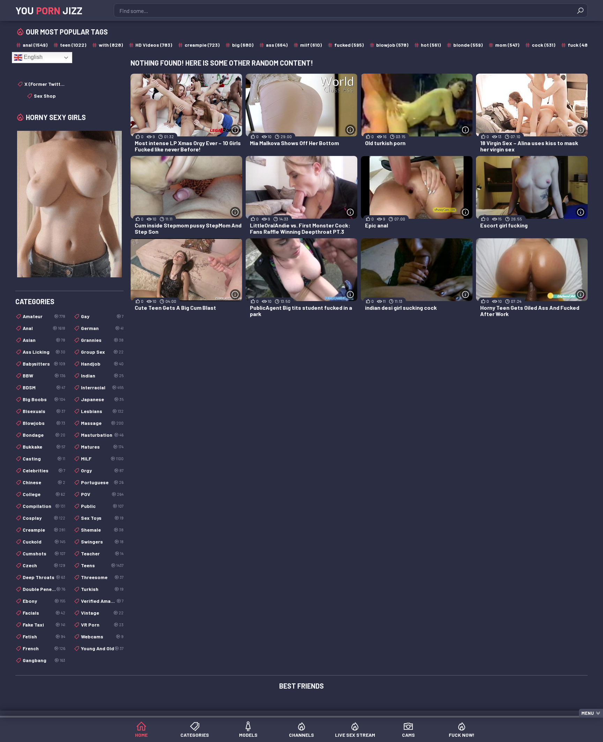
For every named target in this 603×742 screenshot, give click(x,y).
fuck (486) (580, 45)
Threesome (102, 577)
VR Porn (102, 625)
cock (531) (543, 45)
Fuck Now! (462, 735)
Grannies (102, 340)
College (44, 494)
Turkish (102, 589)
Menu (587, 713)
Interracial (102, 387)
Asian (44, 340)
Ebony (44, 601)
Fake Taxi (44, 625)
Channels (301, 735)
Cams (408, 735)
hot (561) (431, 45)
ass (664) (277, 45)
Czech (44, 565)
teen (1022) (73, 45)
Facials (44, 613)
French (44, 648)
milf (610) (311, 45)
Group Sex (102, 352)
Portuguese (102, 482)
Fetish (44, 636)
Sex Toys (102, 518)
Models (248, 735)
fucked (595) (349, 45)
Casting (44, 459)
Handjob (102, 364)
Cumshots (44, 553)
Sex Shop (45, 96)
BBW (44, 376)
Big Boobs (44, 399)
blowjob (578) (392, 45)
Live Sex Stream (355, 735)
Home (141, 735)
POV (102, 494)
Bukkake (44, 447)
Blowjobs (44, 423)
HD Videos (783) (153, 45)
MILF (102, 459)
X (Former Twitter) (44, 84)
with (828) (111, 45)
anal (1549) (35, 45)
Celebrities (44, 470)
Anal (44, 328)
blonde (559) (468, 45)
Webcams (102, 636)
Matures (102, 447)
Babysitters (44, 364)
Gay (102, 316)
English (32, 57)
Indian (102, 376)
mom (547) (507, 45)
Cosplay (44, 518)
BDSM (44, 387)
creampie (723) (202, 45)
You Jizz (48, 10)
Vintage (102, 613)
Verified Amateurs (102, 601)
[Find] (580, 10)
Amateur (44, 316)
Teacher (102, 553)
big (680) (242, 45)
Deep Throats (44, 577)
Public (102, 506)
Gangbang (44, 660)
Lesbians (102, 411)
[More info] (235, 130)
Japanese (102, 399)
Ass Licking (44, 352)
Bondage (44, 435)
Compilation (44, 506)
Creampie (44, 530)
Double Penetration (44, 589)
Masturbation (102, 435)
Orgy (102, 470)
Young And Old (102, 648)
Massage (102, 423)
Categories (194, 735)
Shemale (102, 530)
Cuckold (44, 542)
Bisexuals (44, 411)
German (102, 328)
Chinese (44, 482)
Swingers (102, 542)
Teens (102, 565)
